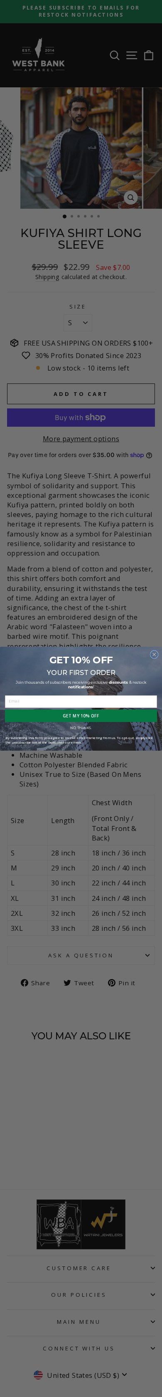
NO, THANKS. (81, 727)
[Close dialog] (154, 654)
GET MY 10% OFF (81, 716)
